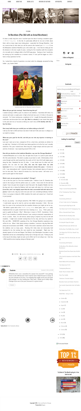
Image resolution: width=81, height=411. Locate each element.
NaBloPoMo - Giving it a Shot (66, 293)
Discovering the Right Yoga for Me (67, 205)
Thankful (61, 195)
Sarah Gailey (64, 125)
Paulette (13, 270)
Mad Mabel (64, 116)
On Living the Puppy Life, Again (66, 222)
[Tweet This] (20, 258)
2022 (61, 150)
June (62, 312)
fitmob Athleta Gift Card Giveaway (67, 261)
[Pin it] (35, 258)
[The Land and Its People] (59, 113)
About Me (19, 1)
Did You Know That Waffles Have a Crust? (69, 229)
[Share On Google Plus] (30, 258)
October (63, 298)
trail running (37, 254)
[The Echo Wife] (59, 128)
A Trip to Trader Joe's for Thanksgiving (68, 202)
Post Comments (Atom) (13, 326)
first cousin (46, 45)
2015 (61, 174)
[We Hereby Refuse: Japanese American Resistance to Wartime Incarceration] (59, 98)
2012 (61, 338)
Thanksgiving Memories (65, 268)
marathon (23, 254)
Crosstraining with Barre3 (65, 199)
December (63, 179)
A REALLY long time (9, 41)
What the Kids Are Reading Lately (67, 215)
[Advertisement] (68, 40)
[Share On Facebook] (25, 258)
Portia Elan (64, 103)
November (63, 183)
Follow (57, 61)
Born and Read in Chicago (44, 403)
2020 (61, 156)
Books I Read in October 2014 (66, 271)
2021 (61, 153)
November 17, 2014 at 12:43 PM (47, 270)
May (62, 315)
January (63, 329)
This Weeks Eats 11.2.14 (64, 290)
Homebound (64, 101)
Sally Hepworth (65, 118)
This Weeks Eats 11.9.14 (64, 265)
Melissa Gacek (13, 167)
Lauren (47, 207)
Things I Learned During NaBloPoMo (68, 188)
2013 (61, 334)
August (62, 305)
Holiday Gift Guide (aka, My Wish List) (68, 226)
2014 (61, 177)
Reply (12, 285)
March (62, 322)
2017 (61, 167)
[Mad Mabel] (59, 120)
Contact (69, 1)
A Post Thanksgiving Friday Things (67, 192)
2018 (61, 163)
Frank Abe (64, 97)
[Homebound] (59, 106)
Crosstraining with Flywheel (65, 243)
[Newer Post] (3, 322)
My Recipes (58, 1)
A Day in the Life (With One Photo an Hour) (69, 219)
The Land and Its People (67, 109)
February (63, 326)
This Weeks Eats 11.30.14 (65, 185)
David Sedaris (64, 110)
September (63, 302)
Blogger (43, 405)
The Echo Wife (64, 123)
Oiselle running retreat (28, 207)
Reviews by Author (44, 1)
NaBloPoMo (30, 254)
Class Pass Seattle (63, 275)
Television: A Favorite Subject (66, 278)
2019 (61, 160)
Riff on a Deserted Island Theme (67, 212)
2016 (61, 170)
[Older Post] (52, 322)
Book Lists (30, 1)
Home (9, 1)
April (62, 319)
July (62, 309)
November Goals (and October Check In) (68, 282)
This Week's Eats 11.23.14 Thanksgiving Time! (70, 209)
